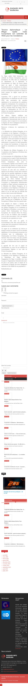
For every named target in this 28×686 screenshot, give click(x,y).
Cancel (4, 373)
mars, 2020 (5, 556)
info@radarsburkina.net (8, 669)
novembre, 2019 (6, 563)
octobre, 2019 (6, 565)
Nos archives (10, 1)
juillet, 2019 (5, 570)
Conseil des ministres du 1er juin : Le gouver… (15, 466)
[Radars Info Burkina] (14, 9)
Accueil (4, 20)
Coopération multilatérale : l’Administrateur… (14, 422)
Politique (9, 20)
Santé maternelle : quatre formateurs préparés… (15, 412)
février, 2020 (6, 558)
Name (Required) (5, 308)
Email (2, 313)
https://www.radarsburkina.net (10, 671)
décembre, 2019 (6, 562)
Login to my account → (7, 305)
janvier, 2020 (6, 560)
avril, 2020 (5, 555)
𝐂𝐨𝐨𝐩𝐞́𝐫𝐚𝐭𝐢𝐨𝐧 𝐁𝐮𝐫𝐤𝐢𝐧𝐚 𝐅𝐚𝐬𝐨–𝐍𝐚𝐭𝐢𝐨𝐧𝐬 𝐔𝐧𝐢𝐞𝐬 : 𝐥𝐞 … (14, 388)
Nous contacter (7, 3)
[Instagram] (21, 3)
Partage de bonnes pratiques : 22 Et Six (13, 492)
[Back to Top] (1, 685)
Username (3, 295)
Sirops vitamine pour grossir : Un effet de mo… (15, 444)
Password (3, 300)
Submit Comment (12, 373)
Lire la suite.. (18, 648)
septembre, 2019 (7, 567)
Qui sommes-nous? (5, 1)
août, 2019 (5, 569)
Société (6, 438)
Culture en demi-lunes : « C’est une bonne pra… (15, 433)
